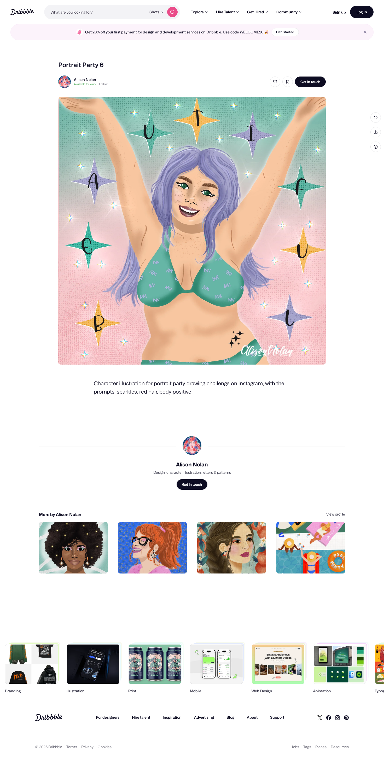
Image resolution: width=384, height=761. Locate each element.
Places (321, 747)
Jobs (295, 747)
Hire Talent (225, 12)
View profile (335, 514)
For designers (107, 717)
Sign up (339, 12)
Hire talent (141, 717)
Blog (230, 717)
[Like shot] (275, 82)
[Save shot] (287, 82)
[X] (319, 717)
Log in (362, 12)
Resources (340, 747)
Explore (197, 12)
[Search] (172, 12)
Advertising (204, 717)
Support (277, 717)
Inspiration (172, 717)
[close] (365, 32)
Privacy (87, 747)
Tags (307, 747)
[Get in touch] (77, 563)
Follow (103, 84)
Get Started (285, 32)
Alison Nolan (85, 79)
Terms (71, 747)
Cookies (105, 747)
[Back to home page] (22, 12)
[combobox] (95, 12)
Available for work (85, 84)
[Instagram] (337, 717)
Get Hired (255, 12)
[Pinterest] (346, 717)
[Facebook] (328, 717)
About (252, 717)
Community (287, 12)
